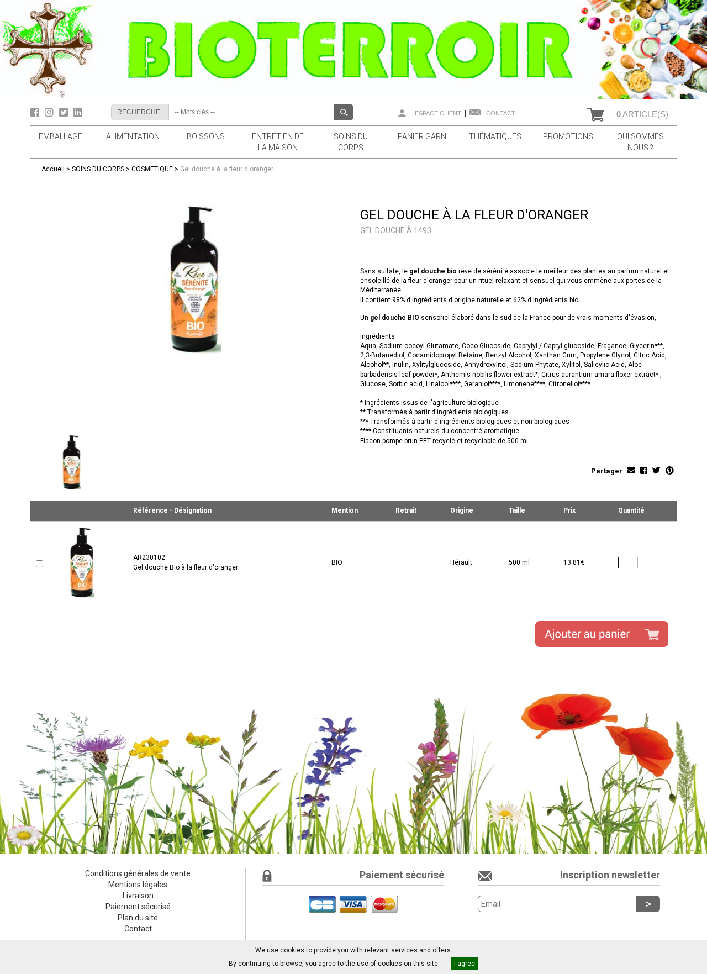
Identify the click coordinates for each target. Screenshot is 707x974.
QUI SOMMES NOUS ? (640, 142)
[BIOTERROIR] (353, 49)
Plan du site (138, 917)
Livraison (138, 895)
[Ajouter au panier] (601, 634)
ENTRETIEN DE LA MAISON (278, 142)
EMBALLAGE (60, 136)
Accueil (53, 169)
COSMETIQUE (152, 169)
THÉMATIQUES (495, 136)
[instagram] (50, 112)
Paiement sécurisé (138, 906)
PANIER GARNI (423, 136)
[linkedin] (77, 112)
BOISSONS (206, 136)
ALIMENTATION (133, 136)
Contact (500, 113)
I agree (464, 963)
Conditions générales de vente (138, 873)
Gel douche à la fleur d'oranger (226, 169)
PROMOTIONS (568, 136)
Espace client (438, 113)
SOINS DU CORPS (351, 142)
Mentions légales (137, 884)
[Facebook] (36, 112)
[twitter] (65, 112)
